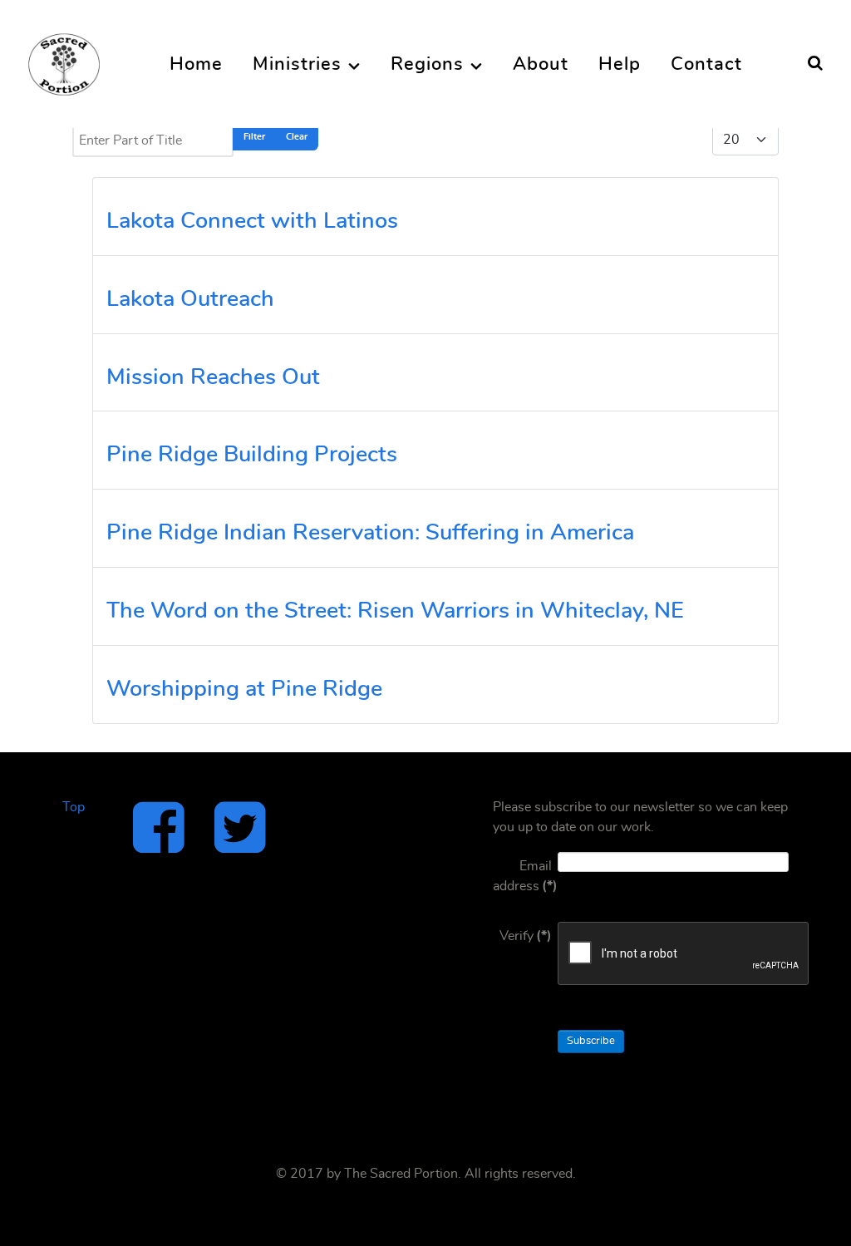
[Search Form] (815, 64)
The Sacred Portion (401, 1173)
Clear (296, 136)
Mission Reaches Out (213, 377)
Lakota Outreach (190, 299)
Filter (254, 136)
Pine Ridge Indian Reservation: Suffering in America (370, 532)
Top (73, 807)
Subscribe (591, 1041)
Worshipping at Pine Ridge (244, 688)
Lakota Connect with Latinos (252, 220)
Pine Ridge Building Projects (251, 454)
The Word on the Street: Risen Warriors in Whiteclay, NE (395, 610)
